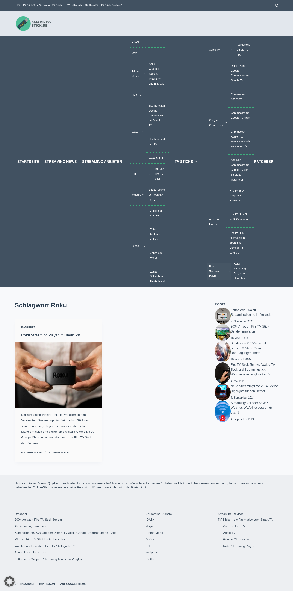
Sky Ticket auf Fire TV (157, 142)
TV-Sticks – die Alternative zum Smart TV (245, 519)
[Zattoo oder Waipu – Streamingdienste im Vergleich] (223, 315)
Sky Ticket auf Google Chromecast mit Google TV (157, 115)
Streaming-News (60, 161)
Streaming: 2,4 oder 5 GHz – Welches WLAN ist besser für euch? (251, 407)
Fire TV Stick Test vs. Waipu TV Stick (39, 5)
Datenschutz (24, 583)
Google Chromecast (216, 123)
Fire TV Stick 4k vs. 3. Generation (239, 217)
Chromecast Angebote (238, 97)
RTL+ (135, 173)
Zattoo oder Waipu (156, 256)
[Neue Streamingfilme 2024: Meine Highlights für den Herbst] (223, 392)
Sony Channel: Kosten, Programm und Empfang (157, 74)
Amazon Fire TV (214, 222)
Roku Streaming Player (215, 271)
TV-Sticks (184, 161)
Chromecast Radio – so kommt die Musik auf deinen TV (240, 139)
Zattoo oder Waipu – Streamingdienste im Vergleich (49, 559)
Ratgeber (263, 161)
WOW (135, 131)
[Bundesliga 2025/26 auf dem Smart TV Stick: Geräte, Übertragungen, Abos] (223, 351)
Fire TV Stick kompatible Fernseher (237, 195)
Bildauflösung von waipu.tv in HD (157, 194)
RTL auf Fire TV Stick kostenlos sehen (40, 539)
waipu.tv (136, 194)
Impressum (47, 583)
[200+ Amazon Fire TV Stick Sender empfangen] (223, 332)
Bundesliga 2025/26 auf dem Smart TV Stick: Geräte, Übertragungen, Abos (250, 348)
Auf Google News (73, 583)
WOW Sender (157, 157)
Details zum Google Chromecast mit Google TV (240, 73)
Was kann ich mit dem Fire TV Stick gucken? (94, 5)
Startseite (28, 161)
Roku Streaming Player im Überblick (240, 271)
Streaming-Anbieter (102, 161)
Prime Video (135, 74)
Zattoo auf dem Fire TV (157, 213)
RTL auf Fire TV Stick (159, 174)
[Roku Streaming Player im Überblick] (58, 374)
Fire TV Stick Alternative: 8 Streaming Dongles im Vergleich (237, 242)
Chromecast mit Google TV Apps (240, 115)
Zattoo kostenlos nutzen (155, 234)
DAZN (135, 41)
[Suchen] (276, 5)
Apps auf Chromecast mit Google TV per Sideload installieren (240, 170)
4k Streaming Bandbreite (31, 526)
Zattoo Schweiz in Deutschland (157, 276)
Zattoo (135, 246)
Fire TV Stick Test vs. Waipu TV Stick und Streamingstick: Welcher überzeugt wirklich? (253, 369)
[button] (9, 581)
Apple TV (214, 49)
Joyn (134, 52)
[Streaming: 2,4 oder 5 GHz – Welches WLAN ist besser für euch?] (223, 411)
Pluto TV (137, 94)
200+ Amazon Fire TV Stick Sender (38, 519)
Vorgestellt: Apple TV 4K (243, 49)
